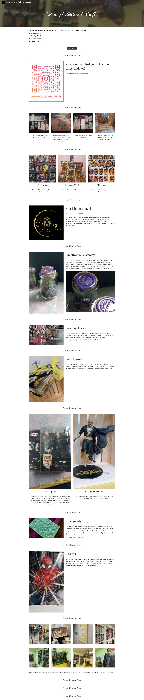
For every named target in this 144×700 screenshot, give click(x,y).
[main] (72, 13)
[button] (3, 697)
